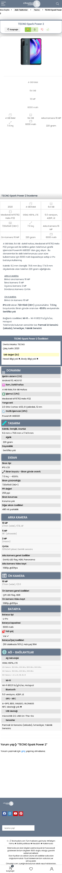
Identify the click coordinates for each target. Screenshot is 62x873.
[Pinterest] (21, 813)
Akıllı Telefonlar (21, 10)
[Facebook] (4, 813)
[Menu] (3, 4)
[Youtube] (15, 813)
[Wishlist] (31, 869)
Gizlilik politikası (23, 843)
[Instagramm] (10, 813)
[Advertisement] (31, 160)
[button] (2, 51)
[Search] (57, 4)
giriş (23, 751)
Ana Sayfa (4, 10)
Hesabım (36, 843)
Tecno (37, 10)
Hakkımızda (48, 843)
